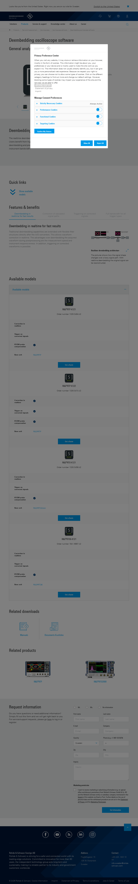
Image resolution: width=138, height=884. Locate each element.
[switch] (99, 109)
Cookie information (43, 85)
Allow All (87, 143)
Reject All (100, 143)
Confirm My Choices (44, 131)
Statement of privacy (44, 88)
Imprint (38, 91)
